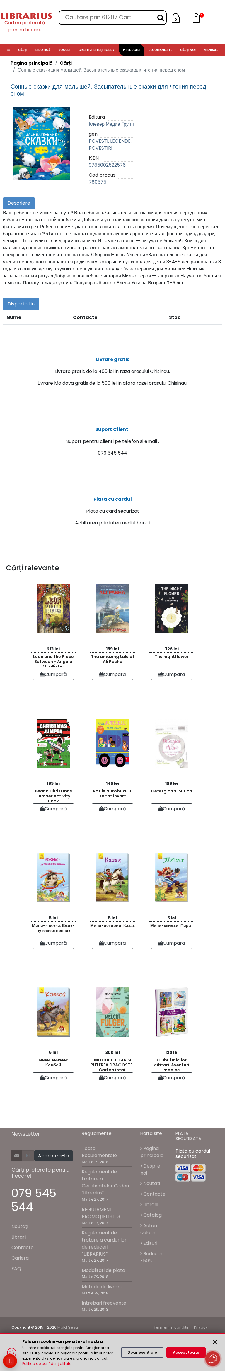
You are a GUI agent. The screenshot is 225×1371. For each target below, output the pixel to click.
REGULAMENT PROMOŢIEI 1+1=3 (101, 1213)
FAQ (16, 1268)
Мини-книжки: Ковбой (53, 1062)
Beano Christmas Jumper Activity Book (53, 795)
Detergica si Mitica (171, 791)
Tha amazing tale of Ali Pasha (112, 659)
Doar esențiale (142, 1352)
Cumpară (56, 674)
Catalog (152, 1215)
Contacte (22, 1247)
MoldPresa (67, 1327)
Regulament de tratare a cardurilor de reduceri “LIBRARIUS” (104, 1243)
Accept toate (186, 1352)
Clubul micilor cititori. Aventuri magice (171, 1064)
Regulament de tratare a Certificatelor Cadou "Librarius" (105, 1182)
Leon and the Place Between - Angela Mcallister (53, 660)
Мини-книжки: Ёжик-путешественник (53, 928)
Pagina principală (32, 63)
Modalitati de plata (103, 1270)
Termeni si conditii (171, 1327)
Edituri (149, 1243)
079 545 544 (33, 1200)
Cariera (20, 1258)
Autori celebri (148, 1229)
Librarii (18, 1237)
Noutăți (19, 1226)
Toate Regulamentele (99, 1152)
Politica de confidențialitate (46, 1363)
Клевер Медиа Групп (111, 124)
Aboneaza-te (53, 1155)
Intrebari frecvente (104, 1303)
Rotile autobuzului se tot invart (112, 793)
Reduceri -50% (151, 1257)
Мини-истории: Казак (112, 925)
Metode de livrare (102, 1286)
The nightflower (172, 656)
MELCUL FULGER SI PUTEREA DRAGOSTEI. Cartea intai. (113, 1064)
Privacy (201, 1327)
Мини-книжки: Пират (171, 925)
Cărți (66, 63)
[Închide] (215, 1342)
